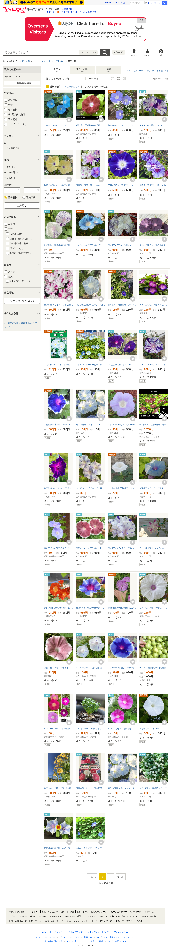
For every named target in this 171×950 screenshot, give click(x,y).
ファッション (55, 916)
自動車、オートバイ (38, 916)
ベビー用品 (66, 921)
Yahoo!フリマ (75, 932)
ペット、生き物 (149, 916)
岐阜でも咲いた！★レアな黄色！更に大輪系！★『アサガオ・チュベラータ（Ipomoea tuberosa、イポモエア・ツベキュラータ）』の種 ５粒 (58, 185)
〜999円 (10, 167)
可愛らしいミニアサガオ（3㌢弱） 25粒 (90, 245)
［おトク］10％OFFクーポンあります (77, 12)
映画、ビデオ (83, 911)
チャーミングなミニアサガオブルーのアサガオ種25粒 (58, 125)
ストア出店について (75, 941)
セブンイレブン (154, 3)
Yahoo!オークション (52, 932)
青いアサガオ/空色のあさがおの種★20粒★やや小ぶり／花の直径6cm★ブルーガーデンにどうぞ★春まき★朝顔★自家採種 (58, 548)
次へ (119, 877)
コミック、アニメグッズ (101, 921)
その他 (139, 921)
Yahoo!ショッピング (98, 932)
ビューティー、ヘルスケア (95, 916)
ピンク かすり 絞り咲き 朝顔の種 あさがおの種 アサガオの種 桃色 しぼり (122, 728)
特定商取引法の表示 (53, 941)
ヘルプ (124, 2)
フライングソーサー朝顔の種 (89, 364)
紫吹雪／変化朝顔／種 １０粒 (152, 185)
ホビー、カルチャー (118, 911)
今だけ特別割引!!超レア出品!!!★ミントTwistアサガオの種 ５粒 (153, 548)
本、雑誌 (70, 911)
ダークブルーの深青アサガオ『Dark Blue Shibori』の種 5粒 (153, 364)
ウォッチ (147, 55)
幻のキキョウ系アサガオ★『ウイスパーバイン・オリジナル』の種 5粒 (90, 608)
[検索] (164, 3)
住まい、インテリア (131, 916)
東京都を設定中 (72, 86)
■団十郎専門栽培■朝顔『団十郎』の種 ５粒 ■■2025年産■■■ (90, 125)
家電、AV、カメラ (50, 911)
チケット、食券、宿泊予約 (47, 921)
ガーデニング (39, 61)
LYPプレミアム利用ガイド (108, 937)
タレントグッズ (80, 921)
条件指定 (118, 52)
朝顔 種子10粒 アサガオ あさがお (58, 668)
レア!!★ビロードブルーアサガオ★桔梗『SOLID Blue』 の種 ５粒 (58, 488)
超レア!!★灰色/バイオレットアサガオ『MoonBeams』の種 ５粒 (122, 245)
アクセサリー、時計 (72, 916)
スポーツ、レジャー (18, 916)
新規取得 (68, 8)
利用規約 (88, 937)
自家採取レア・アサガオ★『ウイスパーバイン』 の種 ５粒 (153, 488)
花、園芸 (26, 61)
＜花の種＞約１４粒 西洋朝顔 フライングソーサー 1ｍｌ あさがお (58, 364)
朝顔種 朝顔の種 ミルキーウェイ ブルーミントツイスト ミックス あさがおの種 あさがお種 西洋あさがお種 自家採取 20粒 (90, 185)
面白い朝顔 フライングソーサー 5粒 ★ (90, 424)
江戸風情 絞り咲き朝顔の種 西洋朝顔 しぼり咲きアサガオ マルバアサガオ (58, 245)
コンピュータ (33, 911)
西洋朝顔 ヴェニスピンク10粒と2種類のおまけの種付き (58, 305)
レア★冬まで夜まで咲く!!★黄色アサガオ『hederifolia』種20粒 (58, 788)
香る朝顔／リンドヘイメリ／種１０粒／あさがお (122, 125)
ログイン (50, 12)
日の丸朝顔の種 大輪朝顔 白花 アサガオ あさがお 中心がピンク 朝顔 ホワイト (153, 608)
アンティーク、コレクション (142, 911)
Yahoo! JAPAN (112, 2)
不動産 (117, 921)
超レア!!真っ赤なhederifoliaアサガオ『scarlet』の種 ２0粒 (58, 608)
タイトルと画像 (112, 78)
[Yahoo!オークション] (24, 8)
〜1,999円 (11, 172)
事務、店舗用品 (16, 921)
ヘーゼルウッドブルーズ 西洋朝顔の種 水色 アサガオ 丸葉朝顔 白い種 (90, 488)
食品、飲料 (115, 916)
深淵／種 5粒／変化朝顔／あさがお (122, 185)
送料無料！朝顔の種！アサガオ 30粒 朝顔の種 (122, 305)
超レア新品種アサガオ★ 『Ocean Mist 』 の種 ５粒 (90, 305)
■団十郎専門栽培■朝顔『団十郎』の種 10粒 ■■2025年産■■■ (153, 424)
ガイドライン (130, 937)
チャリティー (128, 921)
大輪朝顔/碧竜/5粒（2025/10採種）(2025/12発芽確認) (58, 424)
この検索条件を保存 (22, 83)
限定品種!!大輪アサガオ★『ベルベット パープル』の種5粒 (122, 364)
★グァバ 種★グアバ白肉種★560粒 (153, 668)
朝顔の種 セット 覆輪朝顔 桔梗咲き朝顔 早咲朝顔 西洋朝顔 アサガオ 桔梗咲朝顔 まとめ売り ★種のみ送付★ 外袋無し (90, 788)
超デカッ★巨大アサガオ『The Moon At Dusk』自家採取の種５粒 (90, 548)
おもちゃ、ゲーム (99, 911)
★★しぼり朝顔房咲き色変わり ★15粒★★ (153, 305)
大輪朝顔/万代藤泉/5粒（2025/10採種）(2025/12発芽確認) (122, 608)
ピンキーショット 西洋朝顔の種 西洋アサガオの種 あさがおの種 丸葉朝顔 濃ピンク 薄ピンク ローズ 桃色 (58, 728)
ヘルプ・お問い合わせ (117, 941)
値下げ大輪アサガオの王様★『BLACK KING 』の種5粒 (153, 245)
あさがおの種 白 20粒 (149, 728)
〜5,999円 (11, 177)
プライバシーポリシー (45, 937)
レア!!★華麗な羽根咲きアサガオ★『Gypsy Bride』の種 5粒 (153, 788)
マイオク (134, 55)
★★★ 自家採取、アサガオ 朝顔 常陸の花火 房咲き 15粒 (153, 125)
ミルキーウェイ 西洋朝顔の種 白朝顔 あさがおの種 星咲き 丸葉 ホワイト (90, 668)
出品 (160, 55)
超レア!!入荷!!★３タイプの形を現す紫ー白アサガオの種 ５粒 (122, 548)
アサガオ (60, 61)
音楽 (62, 911)
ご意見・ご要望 (96, 941)
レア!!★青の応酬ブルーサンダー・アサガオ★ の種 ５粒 (122, 668)
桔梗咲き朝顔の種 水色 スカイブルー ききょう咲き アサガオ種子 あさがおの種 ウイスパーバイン (58, 848)
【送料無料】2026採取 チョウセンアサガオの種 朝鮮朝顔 (122, 488)
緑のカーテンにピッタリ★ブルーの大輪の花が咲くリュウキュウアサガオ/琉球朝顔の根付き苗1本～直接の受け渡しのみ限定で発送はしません (90, 848)
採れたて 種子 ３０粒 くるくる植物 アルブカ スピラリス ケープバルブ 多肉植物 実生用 (90, 728)
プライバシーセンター (69, 937)
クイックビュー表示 (124, 78)
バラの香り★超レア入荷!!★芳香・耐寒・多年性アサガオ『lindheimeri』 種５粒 (122, 424)
